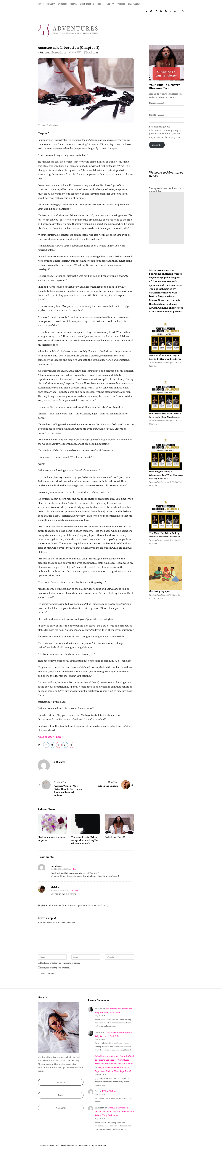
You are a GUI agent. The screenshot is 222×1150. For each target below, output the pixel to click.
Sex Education (87, 4)
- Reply (74, 869)
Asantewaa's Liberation (50, 52)
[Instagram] (151, 11)
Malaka (55, 887)
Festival (73, 4)
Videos (100, 4)
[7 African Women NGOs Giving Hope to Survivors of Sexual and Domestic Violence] (46, 784)
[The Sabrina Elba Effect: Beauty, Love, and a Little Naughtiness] (165, 395)
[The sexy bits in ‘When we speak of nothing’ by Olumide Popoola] (85, 824)
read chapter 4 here (50, 736)
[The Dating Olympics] (165, 573)
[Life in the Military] (125, 784)
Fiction (63, 52)
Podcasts (62, 4)
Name (156, 102)
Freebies (121, 4)
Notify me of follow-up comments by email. (60, 963)
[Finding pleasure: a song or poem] (52, 824)
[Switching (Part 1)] (119, 824)
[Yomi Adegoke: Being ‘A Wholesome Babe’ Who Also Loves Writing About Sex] (165, 453)
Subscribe (157, 145)
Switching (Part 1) (115, 837)
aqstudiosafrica (158, 362)
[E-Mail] (175, 11)
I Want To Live (109, 1091)
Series (40, 4)
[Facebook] (156, 11)
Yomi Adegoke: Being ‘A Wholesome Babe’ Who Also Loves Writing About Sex (166, 475)
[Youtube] (160, 11)
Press (60, 1095)
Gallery (110, 4)
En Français (134, 4)
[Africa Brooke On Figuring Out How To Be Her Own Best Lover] (165, 337)
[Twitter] (146, 11)
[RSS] (170, 11)
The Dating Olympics (160, 591)
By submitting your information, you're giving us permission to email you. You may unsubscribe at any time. (165, 132)
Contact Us (61, 1108)
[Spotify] (165, 11)
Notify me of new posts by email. (55, 967)
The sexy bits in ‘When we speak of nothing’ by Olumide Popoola (84, 840)
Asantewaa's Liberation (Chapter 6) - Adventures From (77, 905)
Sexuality (51, 4)
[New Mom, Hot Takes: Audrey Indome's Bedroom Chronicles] (165, 515)
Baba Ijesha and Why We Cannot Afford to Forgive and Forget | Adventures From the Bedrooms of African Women (114, 1060)
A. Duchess (93, 52)
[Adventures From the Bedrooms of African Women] (68, 30)
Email (156, 114)
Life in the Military (108, 785)
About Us (60, 1082)
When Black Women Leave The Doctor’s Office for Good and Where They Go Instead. (114, 1112)
